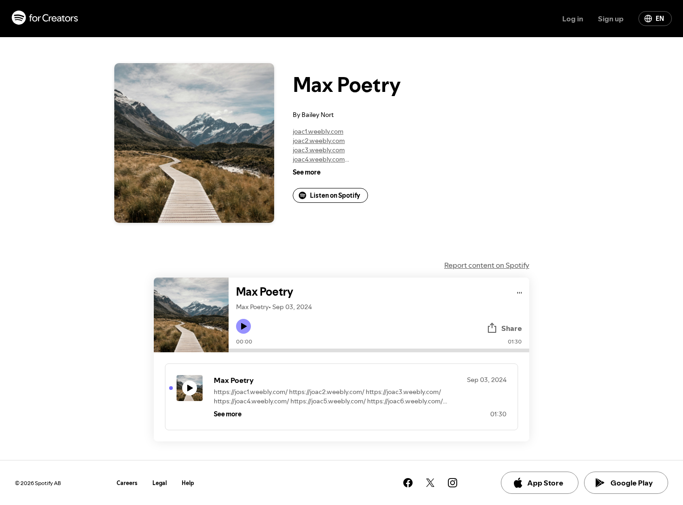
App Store (545, 483)
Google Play (632, 483)
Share (511, 328)
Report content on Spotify (486, 265)
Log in (572, 18)
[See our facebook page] (408, 482)
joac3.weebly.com (319, 150)
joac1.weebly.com (318, 131)
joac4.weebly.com (319, 159)
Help (188, 483)
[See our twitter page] (430, 482)
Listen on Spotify (335, 195)
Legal (159, 483)
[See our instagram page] (452, 482)
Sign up (611, 18)
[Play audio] (519, 291)
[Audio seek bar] (379, 350)
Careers (127, 483)
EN (660, 18)
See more (307, 172)
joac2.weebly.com (319, 140)
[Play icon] (243, 326)
